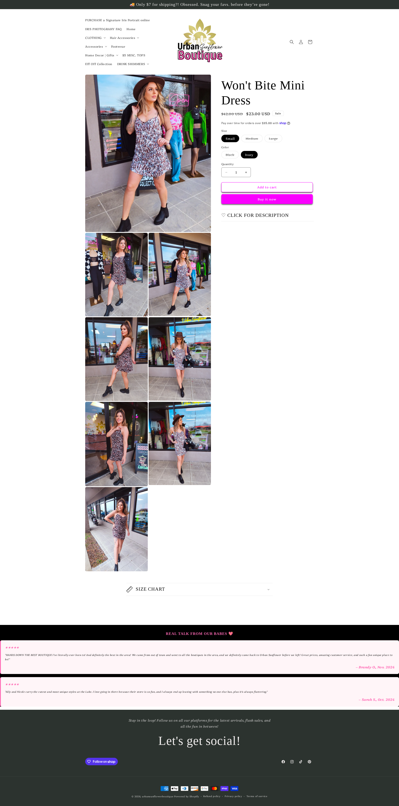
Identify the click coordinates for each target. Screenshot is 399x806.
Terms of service (256, 796)
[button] (95, 37)
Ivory (249, 155)
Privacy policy (233, 796)
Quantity (227, 164)
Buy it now (267, 199)
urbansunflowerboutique (157, 796)
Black (232, 156)
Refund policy (211, 796)
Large (275, 139)
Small (230, 138)
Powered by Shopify (186, 796)
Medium (254, 139)
